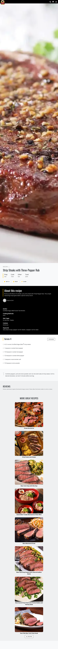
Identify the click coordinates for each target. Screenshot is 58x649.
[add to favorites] (9, 267)
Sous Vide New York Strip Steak (29, 633)
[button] (53, 2)
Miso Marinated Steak (29, 543)
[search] (50, 2)
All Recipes (29, 636)
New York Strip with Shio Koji (29, 486)
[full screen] (54, 267)
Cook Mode (51, 339)
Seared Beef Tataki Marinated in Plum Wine (29, 514)
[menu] (56, 2)
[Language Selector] (53, 1)
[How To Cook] (4, 300)
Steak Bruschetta (29, 428)
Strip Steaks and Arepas (29, 457)
